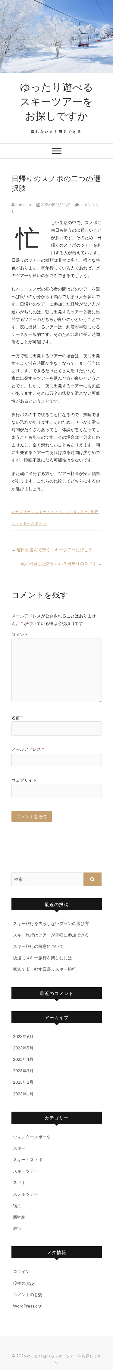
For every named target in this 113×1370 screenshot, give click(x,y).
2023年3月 (23, 1070)
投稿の (23, 1283)
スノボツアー (76, 511)
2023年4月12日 (55, 204)
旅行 (95, 511)
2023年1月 (23, 1093)
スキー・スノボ (48, 511)
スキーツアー (25, 1171)
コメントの (27, 1294)
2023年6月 (23, 1036)
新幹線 (19, 1216)
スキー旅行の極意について (38, 946)
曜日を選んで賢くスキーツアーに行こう (52, 549)
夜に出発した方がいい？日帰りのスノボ (61, 563)
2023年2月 (23, 1082)
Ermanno (23, 204)
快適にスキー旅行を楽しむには (42, 957)
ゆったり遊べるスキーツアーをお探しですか (56, 101)
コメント (19, 634)
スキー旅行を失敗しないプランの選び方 (51, 923)
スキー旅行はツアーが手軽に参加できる (51, 934)
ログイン (21, 1271)
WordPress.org (27, 1305)
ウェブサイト (24, 780)
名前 (17, 717)
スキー (19, 1148)
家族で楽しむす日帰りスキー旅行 (44, 969)
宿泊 (17, 1205)
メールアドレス (27, 749)
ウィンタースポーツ (29, 523)
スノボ (19, 1182)
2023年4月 (23, 1059)
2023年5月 (23, 1047)
